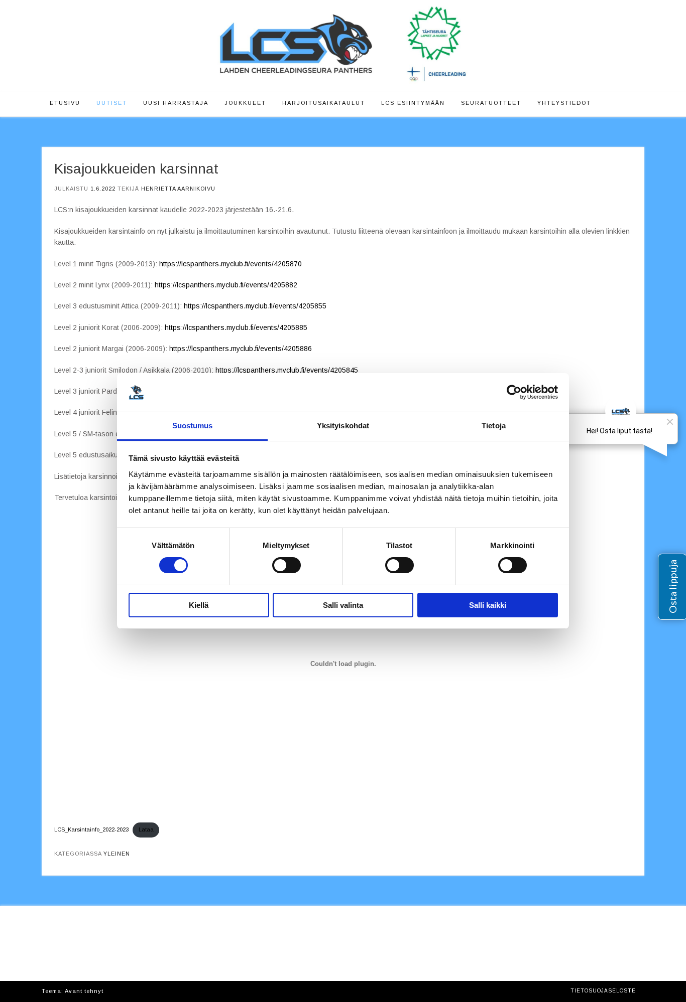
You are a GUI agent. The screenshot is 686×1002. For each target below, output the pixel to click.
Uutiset (111, 103)
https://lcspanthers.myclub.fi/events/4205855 (255, 306)
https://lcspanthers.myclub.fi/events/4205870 (230, 264)
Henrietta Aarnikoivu (178, 189)
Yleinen (116, 854)
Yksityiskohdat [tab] (343, 425)
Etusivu (65, 103)
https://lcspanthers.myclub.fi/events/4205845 (286, 370)
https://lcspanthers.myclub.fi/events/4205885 (236, 327)
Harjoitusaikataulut (323, 103)
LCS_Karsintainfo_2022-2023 (91, 829)
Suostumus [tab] (192, 425)
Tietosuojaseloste (603, 990)
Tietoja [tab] (494, 425)
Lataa (146, 829)
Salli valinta (343, 605)
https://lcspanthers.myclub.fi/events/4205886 (240, 349)
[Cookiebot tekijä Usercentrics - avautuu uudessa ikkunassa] (514, 392)
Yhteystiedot (564, 103)
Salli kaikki (487, 605)
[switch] (286, 565)
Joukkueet (245, 103)
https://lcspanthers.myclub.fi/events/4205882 (226, 285)
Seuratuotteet (491, 103)
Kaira (113, 991)
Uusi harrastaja (175, 103)
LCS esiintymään (413, 103)
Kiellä (198, 605)
